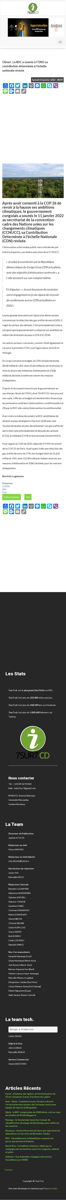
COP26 (6, 486)
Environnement (11, 497)
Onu (4, 492)
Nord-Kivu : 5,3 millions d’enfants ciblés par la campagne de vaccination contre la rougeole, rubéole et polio (32, 1149)
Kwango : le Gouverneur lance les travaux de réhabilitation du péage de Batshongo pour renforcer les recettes (32, 1122)
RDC (4, 489)
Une (28, 497)
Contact (9, 1169)
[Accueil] (33, 8)
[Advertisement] (33, 130)
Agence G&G (51, 1188)
